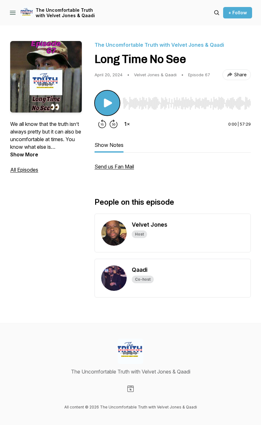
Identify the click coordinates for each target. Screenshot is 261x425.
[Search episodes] (216, 13)
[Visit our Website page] (130, 389)
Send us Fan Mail (114, 166)
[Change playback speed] (127, 124)
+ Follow (237, 12)
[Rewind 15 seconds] (102, 124)
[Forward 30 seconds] (113, 124)
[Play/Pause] (107, 103)
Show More (24, 154)
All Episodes (24, 170)
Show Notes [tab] (109, 145)
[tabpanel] (173, 170)
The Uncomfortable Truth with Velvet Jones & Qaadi (65, 12)
